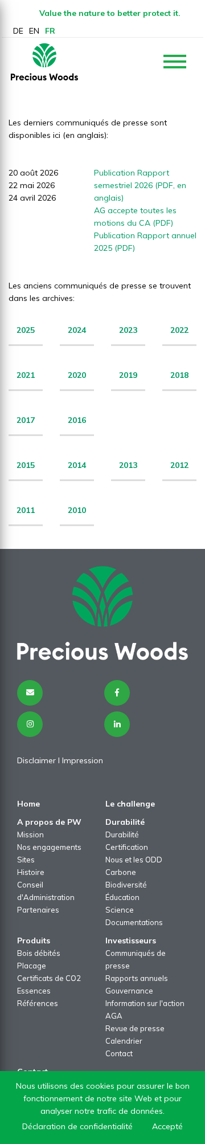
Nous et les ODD (133, 859)
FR (50, 31)
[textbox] (128, 335)
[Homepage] (44, 61)
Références (37, 1003)
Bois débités (38, 953)
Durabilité (122, 834)
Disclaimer (36, 760)
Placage (31, 965)
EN (34, 31)
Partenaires (38, 909)
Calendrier (123, 1040)
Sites (26, 859)
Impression (82, 760)
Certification (126, 847)
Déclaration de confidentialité (77, 1126)
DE (18, 31)
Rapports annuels (136, 978)
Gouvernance (129, 990)
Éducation (122, 897)
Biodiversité (126, 884)
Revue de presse (135, 1028)
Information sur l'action (144, 1003)
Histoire (30, 872)
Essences (34, 990)
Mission (30, 834)
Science (119, 909)
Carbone (120, 872)
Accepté (167, 1126)
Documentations (134, 922)
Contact (119, 1053)
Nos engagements (49, 847)
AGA (113, 1015)
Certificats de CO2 (49, 978)
